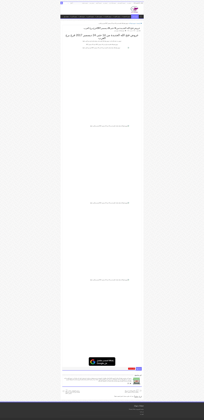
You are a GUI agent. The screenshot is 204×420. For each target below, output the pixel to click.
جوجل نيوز (66, 16)
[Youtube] (71, 3)
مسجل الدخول (123, 396)
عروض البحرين (90, 16)
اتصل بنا (142, 414)
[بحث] (61, 3)
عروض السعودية (126, 16)
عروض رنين (92, 3)
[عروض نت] (134, 9)
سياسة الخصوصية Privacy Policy (136, 409)
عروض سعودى (85, 3)
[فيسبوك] (128, 383)
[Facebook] (72, 3)
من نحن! (142, 411)
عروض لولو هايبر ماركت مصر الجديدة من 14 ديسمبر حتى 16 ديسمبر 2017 (73, 391)
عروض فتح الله (132, 23)
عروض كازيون (99, 3)
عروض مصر (135, 16)
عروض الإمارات (108, 16)
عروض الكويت (117, 16)
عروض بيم (105, 3)
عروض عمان (99, 16)
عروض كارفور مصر (121, 3)
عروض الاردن (74, 16)
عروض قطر (82, 16)
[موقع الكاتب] (130, 383)
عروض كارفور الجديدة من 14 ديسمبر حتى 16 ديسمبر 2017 (132, 391)
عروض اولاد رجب (112, 3)
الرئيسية (139, 23)
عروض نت (129, 3)
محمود (138, 30)
